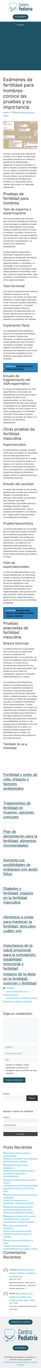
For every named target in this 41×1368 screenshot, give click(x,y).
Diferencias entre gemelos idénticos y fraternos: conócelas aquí (22, 1273)
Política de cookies (29, 1362)
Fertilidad (10, 988)
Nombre (6, 1117)
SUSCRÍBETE (20, 17)
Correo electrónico (9, 1125)
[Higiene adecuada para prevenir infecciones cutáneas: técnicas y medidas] (20, 1227)
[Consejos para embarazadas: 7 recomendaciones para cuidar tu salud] (20, 1242)
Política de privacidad (12, 1362)
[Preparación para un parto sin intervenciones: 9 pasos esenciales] (19, 1216)
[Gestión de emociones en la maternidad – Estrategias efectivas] (20, 1196)
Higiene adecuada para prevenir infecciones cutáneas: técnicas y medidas (17, 1234)
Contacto (20, 1364)
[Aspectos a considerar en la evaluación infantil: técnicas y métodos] (20, 1154)
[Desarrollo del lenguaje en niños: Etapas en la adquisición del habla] (18, 1207)
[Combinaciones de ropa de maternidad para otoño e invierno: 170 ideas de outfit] (20, 1181)
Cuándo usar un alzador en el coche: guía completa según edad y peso (22, 1296)
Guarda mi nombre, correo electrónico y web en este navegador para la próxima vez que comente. (21, 1069)
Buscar (6, 1094)
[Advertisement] (20, 49)
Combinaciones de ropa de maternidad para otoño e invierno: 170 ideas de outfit (20, 1188)
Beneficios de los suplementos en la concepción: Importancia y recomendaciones (19, 1173)
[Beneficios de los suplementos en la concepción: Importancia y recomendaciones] (20, 1166)
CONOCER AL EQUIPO (20, 1322)
